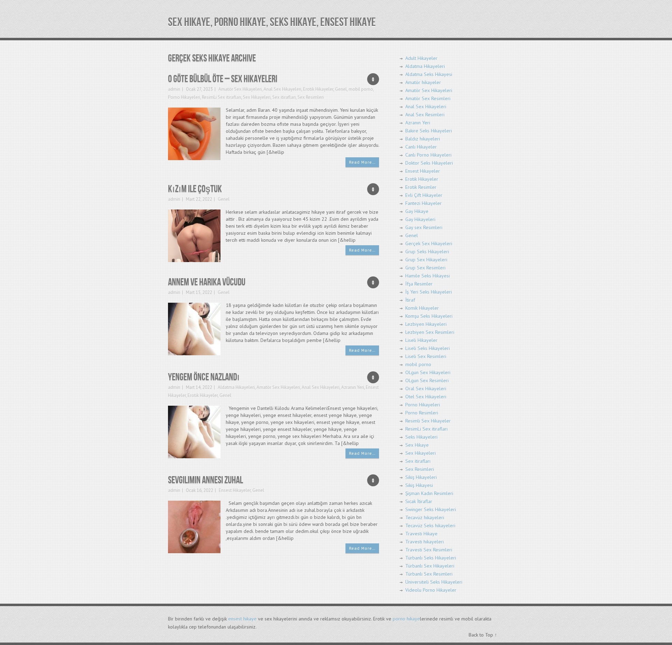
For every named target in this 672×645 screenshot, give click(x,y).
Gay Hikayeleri (420, 219)
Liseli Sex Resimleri (425, 356)
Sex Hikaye (417, 445)
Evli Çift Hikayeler (423, 195)
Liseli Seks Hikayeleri (427, 348)
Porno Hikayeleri (184, 97)
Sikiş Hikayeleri (421, 477)
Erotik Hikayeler (318, 89)
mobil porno (361, 89)
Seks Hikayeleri (421, 437)
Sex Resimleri (311, 97)
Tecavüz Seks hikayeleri (430, 525)
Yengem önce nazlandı (204, 377)
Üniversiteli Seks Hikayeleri (433, 582)
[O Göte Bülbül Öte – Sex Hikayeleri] (194, 133)
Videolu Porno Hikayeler (430, 590)
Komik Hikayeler (422, 308)
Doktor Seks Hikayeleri (429, 163)
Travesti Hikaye (421, 533)
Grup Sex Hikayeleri (426, 259)
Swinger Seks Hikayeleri (430, 509)
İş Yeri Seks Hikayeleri (428, 292)
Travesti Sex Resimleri (428, 550)
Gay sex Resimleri (423, 227)
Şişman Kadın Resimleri (429, 493)
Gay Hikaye (416, 211)
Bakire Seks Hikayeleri (428, 131)
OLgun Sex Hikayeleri (427, 372)
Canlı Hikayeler (421, 147)
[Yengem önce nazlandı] (194, 431)
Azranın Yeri (352, 387)
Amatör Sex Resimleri (427, 98)
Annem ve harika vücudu (206, 282)
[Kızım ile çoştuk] (194, 235)
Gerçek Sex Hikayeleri (428, 243)
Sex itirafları (284, 97)
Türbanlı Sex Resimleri (429, 574)
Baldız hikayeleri (422, 139)
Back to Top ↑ (483, 635)
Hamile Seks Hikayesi (427, 276)
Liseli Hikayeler (421, 340)
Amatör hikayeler (423, 82)
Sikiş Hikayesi (419, 485)
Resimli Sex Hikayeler (428, 421)
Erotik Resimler (420, 187)
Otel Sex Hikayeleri (425, 396)
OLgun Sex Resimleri (427, 380)
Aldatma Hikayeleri (236, 387)
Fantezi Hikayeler (423, 203)
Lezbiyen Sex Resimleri (429, 332)
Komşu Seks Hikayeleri (429, 316)
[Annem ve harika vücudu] (194, 328)
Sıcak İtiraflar (418, 501)
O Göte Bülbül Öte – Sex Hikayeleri (222, 79)
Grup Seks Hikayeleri (427, 251)
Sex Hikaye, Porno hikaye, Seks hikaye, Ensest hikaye (272, 22)
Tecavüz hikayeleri (424, 517)
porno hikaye (406, 619)
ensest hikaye (242, 619)
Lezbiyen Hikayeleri (426, 324)
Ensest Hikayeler (235, 490)
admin (174, 89)
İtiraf (410, 300)
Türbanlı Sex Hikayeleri (429, 566)
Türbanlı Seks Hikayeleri (430, 558)
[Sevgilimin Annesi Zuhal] (194, 526)
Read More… (362, 162)
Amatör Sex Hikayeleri (240, 89)
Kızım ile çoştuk (195, 189)
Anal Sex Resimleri (424, 114)
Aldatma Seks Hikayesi (428, 74)
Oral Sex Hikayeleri (425, 388)
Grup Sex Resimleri (425, 268)
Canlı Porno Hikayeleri (428, 155)
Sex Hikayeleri (257, 97)
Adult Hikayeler (421, 58)
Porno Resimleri (421, 413)
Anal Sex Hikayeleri (282, 89)
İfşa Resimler (419, 284)
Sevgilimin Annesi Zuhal (205, 480)
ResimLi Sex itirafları (221, 97)
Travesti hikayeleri (424, 541)
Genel (341, 89)
